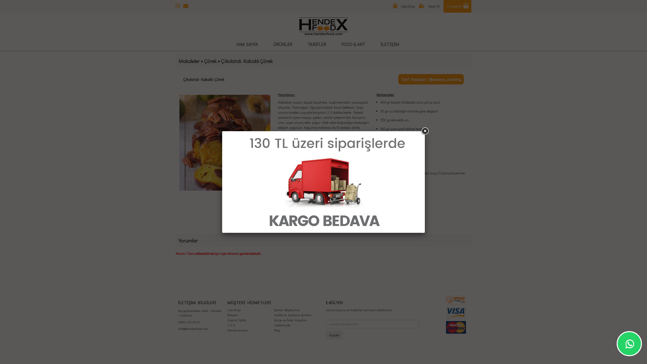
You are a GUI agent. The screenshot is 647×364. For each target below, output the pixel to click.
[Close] (424, 131)
